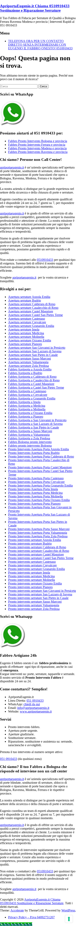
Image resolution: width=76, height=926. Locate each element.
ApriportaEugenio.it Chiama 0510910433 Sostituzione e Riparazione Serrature (35, 8)
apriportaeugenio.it (12, 167)
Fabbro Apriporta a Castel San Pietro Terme (36, 387)
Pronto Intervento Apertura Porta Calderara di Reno (41, 456)
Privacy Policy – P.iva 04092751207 (31, 917)
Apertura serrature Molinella (26, 336)
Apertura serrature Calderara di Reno (31, 304)
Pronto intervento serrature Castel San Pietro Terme (41, 558)
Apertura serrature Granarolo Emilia (31, 326)
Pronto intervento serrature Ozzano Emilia (35, 583)
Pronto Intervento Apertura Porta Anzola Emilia (38, 449)
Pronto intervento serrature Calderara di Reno (37, 547)
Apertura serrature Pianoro (25, 344)
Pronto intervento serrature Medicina (31, 576)
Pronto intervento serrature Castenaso (32, 561)
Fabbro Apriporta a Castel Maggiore (31, 384)
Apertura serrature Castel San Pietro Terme (35, 315)
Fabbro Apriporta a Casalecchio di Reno (34, 380)
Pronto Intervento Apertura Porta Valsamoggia (37, 532)
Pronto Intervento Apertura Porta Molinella (35, 496)
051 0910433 (35, 700)
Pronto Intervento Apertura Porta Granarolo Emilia (40, 485)
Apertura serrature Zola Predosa (28, 365)
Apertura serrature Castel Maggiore (30, 311)
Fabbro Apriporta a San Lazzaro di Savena (35, 424)
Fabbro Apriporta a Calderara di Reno (32, 376)
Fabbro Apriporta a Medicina (26, 405)
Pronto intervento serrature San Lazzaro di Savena (40, 594)
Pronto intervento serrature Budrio (30, 543)
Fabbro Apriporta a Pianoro (25, 416)
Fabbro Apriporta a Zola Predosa (29, 438)
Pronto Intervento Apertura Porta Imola (33, 489)
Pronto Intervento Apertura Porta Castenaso (36, 478)
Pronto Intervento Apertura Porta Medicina (35, 492)
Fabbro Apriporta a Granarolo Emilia (31, 398)
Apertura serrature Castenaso (26, 318)
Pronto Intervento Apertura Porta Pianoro (34, 503)
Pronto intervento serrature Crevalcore (32, 565)
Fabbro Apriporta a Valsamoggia (29, 434)
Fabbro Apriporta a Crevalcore (27, 394)
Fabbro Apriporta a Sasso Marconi (30, 431)
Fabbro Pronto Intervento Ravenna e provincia (37, 152)
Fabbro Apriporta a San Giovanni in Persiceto (37, 420)
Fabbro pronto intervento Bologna (30, 445)
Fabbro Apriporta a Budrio (25, 373)
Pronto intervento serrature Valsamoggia (33, 605)
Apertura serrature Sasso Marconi (29, 358)
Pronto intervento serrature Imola (29, 572)
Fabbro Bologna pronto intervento (30, 442)
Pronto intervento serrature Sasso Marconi (35, 601)
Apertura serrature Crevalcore (27, 322)
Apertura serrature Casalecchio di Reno (33, 307)
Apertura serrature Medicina (26, 333)
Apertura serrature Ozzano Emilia (29, 340)
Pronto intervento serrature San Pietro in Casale (38, 598)
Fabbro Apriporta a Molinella (26, 409)
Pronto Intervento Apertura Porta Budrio (34, 453)
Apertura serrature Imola (23, 329)
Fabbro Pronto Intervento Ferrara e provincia (36, 144)
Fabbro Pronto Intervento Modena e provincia (37, 148)
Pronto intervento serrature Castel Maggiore (36, 554)
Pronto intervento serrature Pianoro (30, 587)
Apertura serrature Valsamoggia (28, 362)
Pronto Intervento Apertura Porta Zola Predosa (37, 536)
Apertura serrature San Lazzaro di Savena (34, 351)
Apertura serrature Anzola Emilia (29, 297)
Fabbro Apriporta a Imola (24, 402)
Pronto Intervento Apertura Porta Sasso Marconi (39, 529)
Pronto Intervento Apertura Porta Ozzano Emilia (39, 500)
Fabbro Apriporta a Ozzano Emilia (30, 413)
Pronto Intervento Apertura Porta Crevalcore (36, 482)
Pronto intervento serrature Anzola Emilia (34, 540)
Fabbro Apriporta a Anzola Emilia (29, 369)
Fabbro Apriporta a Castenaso (27, 391)
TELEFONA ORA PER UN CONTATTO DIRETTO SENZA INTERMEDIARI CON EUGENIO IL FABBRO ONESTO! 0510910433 (40, 44)
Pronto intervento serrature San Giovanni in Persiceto (42, 590)
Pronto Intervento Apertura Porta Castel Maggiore (40, 467)
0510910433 (45, 259)
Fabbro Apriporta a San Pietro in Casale (33, 427)
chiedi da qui (32, 704)
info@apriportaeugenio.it (33, 708)
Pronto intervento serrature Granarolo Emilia (36, 569)
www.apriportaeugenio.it (36, 711)
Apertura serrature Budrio (24, 300)
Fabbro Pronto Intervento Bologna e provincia (37, 141)
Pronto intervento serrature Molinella (31, 580)
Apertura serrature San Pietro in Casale (33, 355)
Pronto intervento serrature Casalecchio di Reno (38, 550)
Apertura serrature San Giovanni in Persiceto (36, 347)
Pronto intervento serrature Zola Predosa (34, 609)
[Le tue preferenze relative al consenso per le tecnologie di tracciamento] (69, 919)
